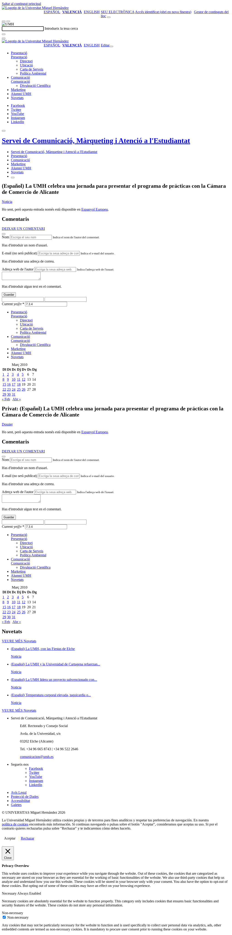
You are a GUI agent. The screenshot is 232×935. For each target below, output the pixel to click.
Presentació (19, 53)
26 (23, 389)
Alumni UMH (21, 94)
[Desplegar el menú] (8, 21)
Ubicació (26, 65)
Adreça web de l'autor (17, 269)
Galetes (16, 805)
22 (4, 389)
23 (9, 389)
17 (13, 384)
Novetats (17, 98)
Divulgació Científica (35, 86)
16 (9, 384)
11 (18, 379)
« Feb (6, 399)
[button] (19, 57)
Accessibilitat (20, 801)
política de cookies (15, 824)
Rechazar (27, 838)
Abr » (16, 399)
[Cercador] (109, 17)
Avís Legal (19, 792)
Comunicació (20, 77)
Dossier (7, 424)
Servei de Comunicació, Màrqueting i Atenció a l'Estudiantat (96, 140)
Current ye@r (13, 304)
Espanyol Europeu (94, 209)
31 (13, 394)
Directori (26, 61)
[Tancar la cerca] (3, 38)
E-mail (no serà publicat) (19, 253)
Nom (5, 237)
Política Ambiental (33, 73)
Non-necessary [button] (12, 913)
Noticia (7, 202)
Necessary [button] (9, 893)
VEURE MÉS (19, 641)
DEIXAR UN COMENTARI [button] (23, 229)
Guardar (9, 294)
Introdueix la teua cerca (61, 28)
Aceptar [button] (9, 838)
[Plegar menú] (111, 46)
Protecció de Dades (25, 797)
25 (19, 389)
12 (23, 379)
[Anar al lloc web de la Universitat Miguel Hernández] (35, 8)
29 (4, 394)
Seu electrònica (117, 12)
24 (13, 389)
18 (19, 384)
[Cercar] (3, 34)
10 (13, 379)
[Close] (3, 234)
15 (4, 384)
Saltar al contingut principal (21, 4)
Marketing (18, 90)
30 (9, 394)
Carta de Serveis (31, 69)
